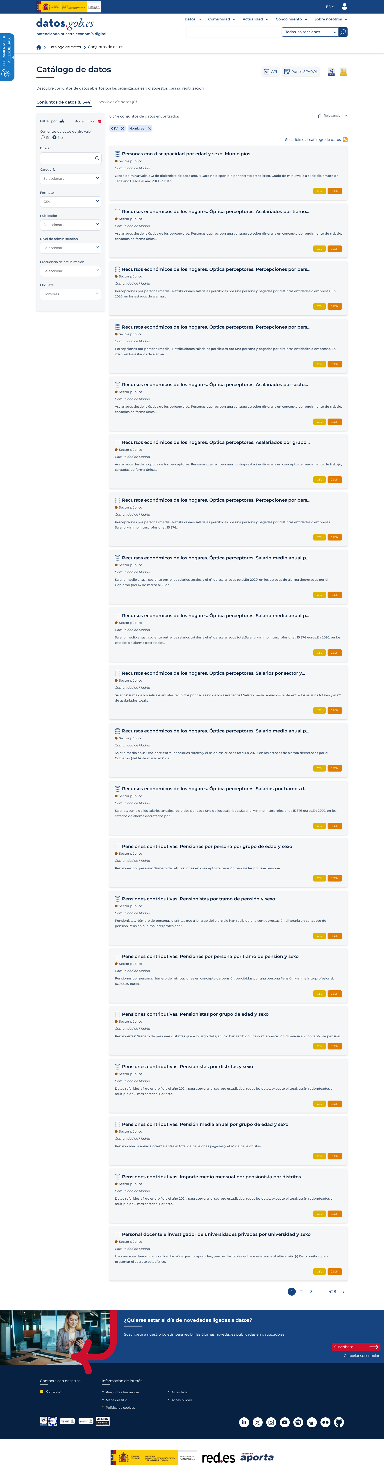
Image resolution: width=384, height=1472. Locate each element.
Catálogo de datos (64, 47)
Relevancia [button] (332, 116)
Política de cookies (120, 1408)
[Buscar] (97, 158)
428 (332, 1291)
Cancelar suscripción (362, 1356)
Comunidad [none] (219, 19)
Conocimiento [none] (289, 19)
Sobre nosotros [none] (328, 19)
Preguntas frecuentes (122, 1392)
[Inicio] (71, 27)
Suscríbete (343, 1347)
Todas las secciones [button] (302, 32)
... (321, 1291)
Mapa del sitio (116, 1400)
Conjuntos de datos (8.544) (64, 102)
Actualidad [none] (253, 19)
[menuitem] (189, 20)
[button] (330, 7)
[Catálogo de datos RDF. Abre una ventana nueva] (331, 72)
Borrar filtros (85, 121)
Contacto (53, 1392)
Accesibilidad (182, 1400)
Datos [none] (190, 19)
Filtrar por (49, 121)
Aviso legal (180, 1392)
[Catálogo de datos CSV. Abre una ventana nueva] (343, 72)
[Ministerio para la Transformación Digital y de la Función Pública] (68, 6)
